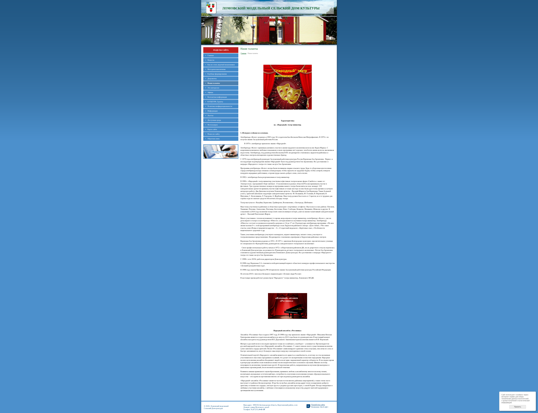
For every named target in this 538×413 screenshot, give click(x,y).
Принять (517, 407)
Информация (212, 111)
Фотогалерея (212, 125)
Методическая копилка (216, 69)
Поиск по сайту (213, 134)
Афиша (210, 92)
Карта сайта (212, 129)
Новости (210, 60)
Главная (210, 55)
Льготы (210, 115)
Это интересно (213, 88)
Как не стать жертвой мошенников (221, 65)
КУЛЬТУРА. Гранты (215, 102)
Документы (212, 78)
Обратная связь (213, 139)
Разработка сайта (318, 405)
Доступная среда (214, 120)
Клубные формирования (217, 74)
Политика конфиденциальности (219, 106)
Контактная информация (217, 97)
